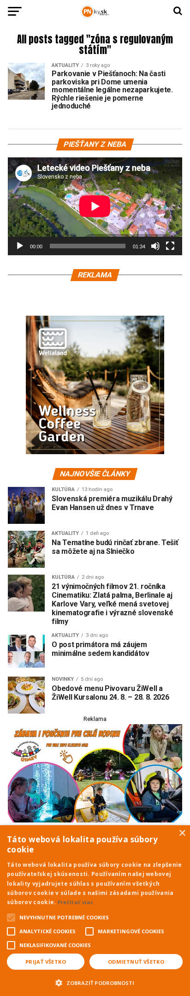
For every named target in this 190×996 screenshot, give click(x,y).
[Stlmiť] (155, 246)
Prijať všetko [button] (45, 961)
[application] (95, 206)
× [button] (181, 833)
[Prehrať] (19, 246)
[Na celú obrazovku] (170, 246)
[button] (95, 981)
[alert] (95, 910)
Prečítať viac (76, 902)
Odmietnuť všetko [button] (136, 961)
